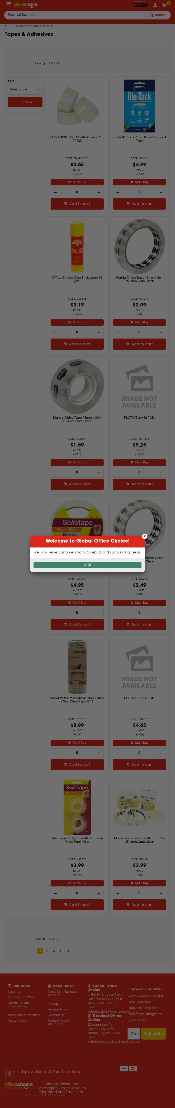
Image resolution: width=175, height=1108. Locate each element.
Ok (90, 565)
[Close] (144, 536)
